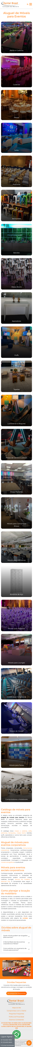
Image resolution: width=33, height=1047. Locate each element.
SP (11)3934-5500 (16, 1023)
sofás (30, 831)
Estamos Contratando (16, 1020)
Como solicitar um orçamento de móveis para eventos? (14, 949)
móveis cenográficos (7, 862)
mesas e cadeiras (21, 831)
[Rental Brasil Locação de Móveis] (10, 4)
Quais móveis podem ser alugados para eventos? (15, 936)
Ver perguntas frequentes (16, 993)
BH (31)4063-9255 (19, 1026)
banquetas (11, 833)
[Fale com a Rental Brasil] (29, 1043)
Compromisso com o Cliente (16, 1011)
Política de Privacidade (16, 1017)
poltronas (4, 833)
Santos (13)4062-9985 (24, 1024)
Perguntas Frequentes (16, 1014)
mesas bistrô (21, 833)
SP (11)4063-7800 (6, 1023)
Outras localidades (8, 1045)
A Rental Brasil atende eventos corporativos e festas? (14, 943)
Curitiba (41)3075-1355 (7, 1026)
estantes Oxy (5, 881)
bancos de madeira (22, 879)
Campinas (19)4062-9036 (10, 1024)
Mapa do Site (16, 1008)
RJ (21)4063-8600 (26, 1023)
